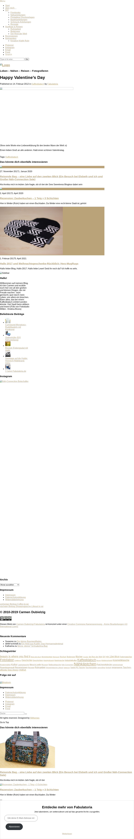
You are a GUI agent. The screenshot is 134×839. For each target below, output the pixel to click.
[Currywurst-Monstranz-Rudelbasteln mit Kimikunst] (7, 322)
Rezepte (14, 24)
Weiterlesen (67, 834)
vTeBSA (22, 670)
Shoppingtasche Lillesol (54, 667)
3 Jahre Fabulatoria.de (15, 371)
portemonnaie (118, 665)
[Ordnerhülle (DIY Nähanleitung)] (7, 335)
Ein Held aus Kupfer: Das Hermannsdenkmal (42, 644)
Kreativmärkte (5, 665)
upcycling (101, 667)
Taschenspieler (91, 668)
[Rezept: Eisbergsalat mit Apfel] (7, 346)
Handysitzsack (48, 660)
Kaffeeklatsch (38, 84)
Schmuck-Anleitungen (20, 22)
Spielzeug (67, 667)
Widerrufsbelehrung (14, 600)
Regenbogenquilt (7, 667)
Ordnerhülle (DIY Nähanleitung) (13, 338)
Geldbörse (17, 660)
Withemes (34, 718)
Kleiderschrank (106, 660)
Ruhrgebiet (15, 29)
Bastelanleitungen (18, 20)
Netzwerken (10, 38)
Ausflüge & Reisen (14, 27)
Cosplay (85, 657)
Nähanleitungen (17, 15)
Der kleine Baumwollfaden (29, 641)
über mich (10, 8)
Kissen (99, 660)
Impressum (10, 595)
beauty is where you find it (15, 656)
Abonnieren (14, 827)
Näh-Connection (67, 665)
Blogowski (56, 657)
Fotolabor (7, 660)
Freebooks (15, 12)
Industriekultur (71, 660)
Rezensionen (11, 36)
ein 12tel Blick (112, 657)
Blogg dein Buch (36, 657)
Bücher (79, 656)
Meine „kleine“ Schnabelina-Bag (33, 646)
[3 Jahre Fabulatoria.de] (7, 369)
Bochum (63, 657)
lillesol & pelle (35, 664)
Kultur (14, 664)
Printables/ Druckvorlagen (22, 17)
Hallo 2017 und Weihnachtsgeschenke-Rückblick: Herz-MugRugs (39, 263)
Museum (44, 665)
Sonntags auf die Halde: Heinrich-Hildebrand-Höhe (16, 360)
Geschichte (27, 660)
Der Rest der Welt (18, 34)
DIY (7, 10)
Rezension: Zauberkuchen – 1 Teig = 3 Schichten (29, 198)
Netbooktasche (55, 665)
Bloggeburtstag (47, 657)
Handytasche (59, 660)
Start (7, 5)
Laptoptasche (23, 665)
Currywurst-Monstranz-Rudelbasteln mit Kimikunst (15, 327)
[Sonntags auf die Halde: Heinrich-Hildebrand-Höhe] (7, 356)
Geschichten (38, 660)
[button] (27, 59)
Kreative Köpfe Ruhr (19, 41)
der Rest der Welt (95, 657)
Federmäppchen (126, 657)
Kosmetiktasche (121, 660)
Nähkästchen (85, 664)
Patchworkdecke (104, 664)
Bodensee (15, 31)
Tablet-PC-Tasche (77, 667)
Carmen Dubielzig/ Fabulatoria (30, 624)
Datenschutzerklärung (15, 597)
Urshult (108, 668)
